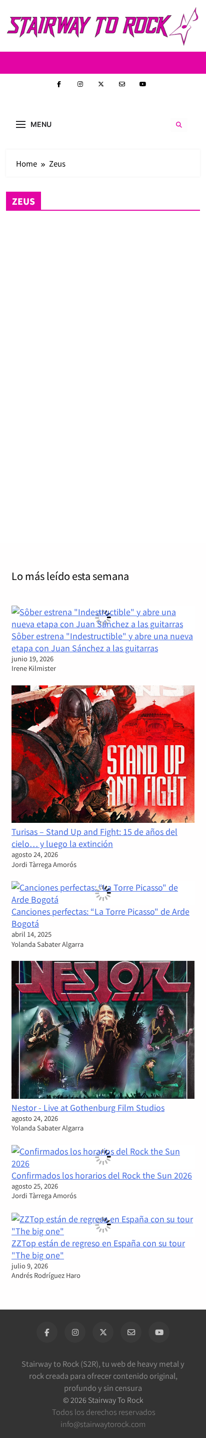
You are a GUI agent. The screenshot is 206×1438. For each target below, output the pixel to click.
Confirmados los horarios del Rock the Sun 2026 (102, 1175)
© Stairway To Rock (103, 1399)
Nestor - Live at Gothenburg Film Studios (88, 1107)
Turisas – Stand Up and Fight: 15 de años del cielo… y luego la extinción (95, 837)
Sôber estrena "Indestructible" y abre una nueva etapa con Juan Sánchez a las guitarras (102, 642)
